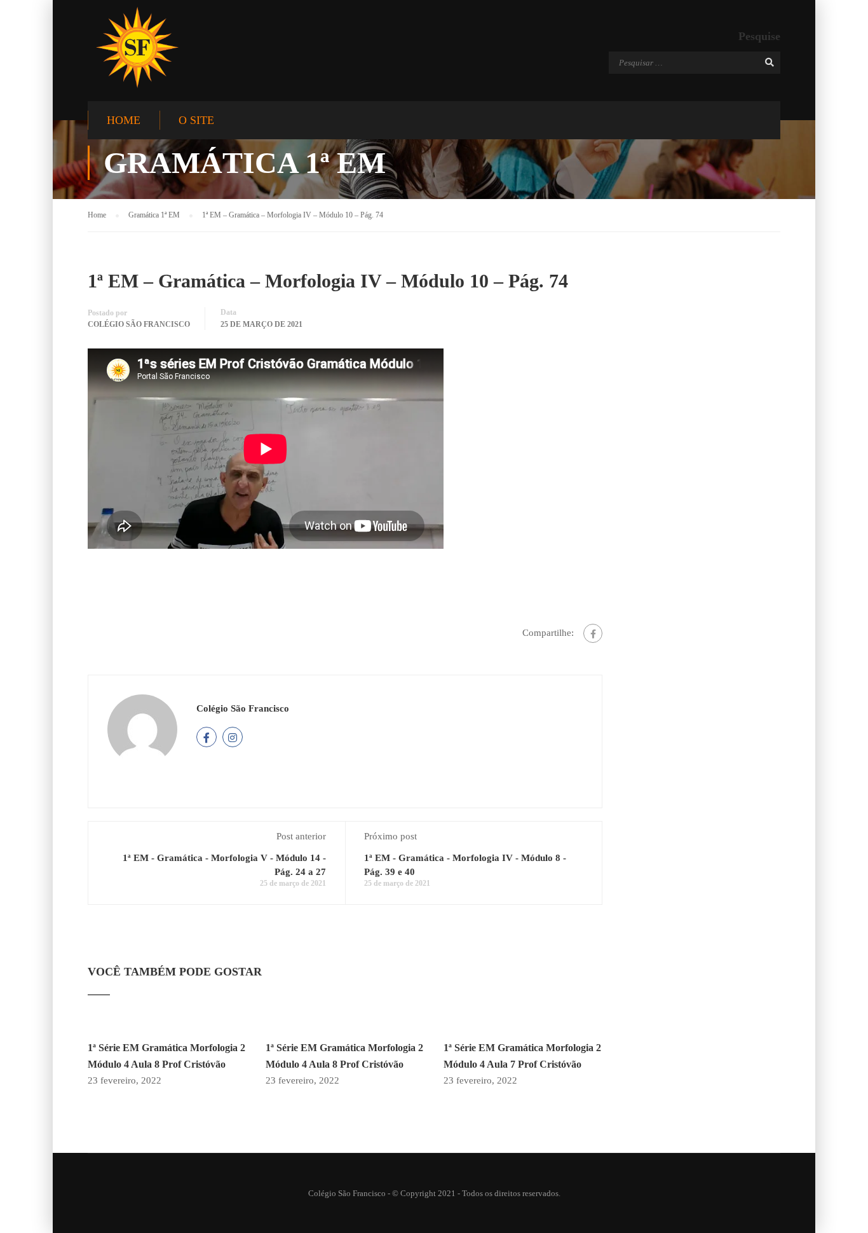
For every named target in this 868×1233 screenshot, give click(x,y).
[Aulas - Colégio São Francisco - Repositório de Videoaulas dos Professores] (137, 47)
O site (196, 120)
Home (123, 120)
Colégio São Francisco (139, 324)
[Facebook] (592, 633)
